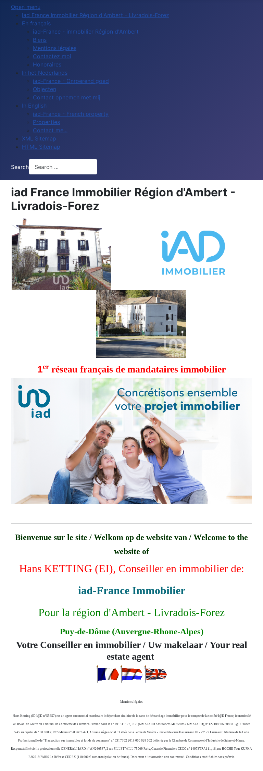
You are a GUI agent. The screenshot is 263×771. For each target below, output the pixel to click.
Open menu (25, 6)
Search (20, 166)
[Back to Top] (251, 758)
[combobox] (63, 166)
